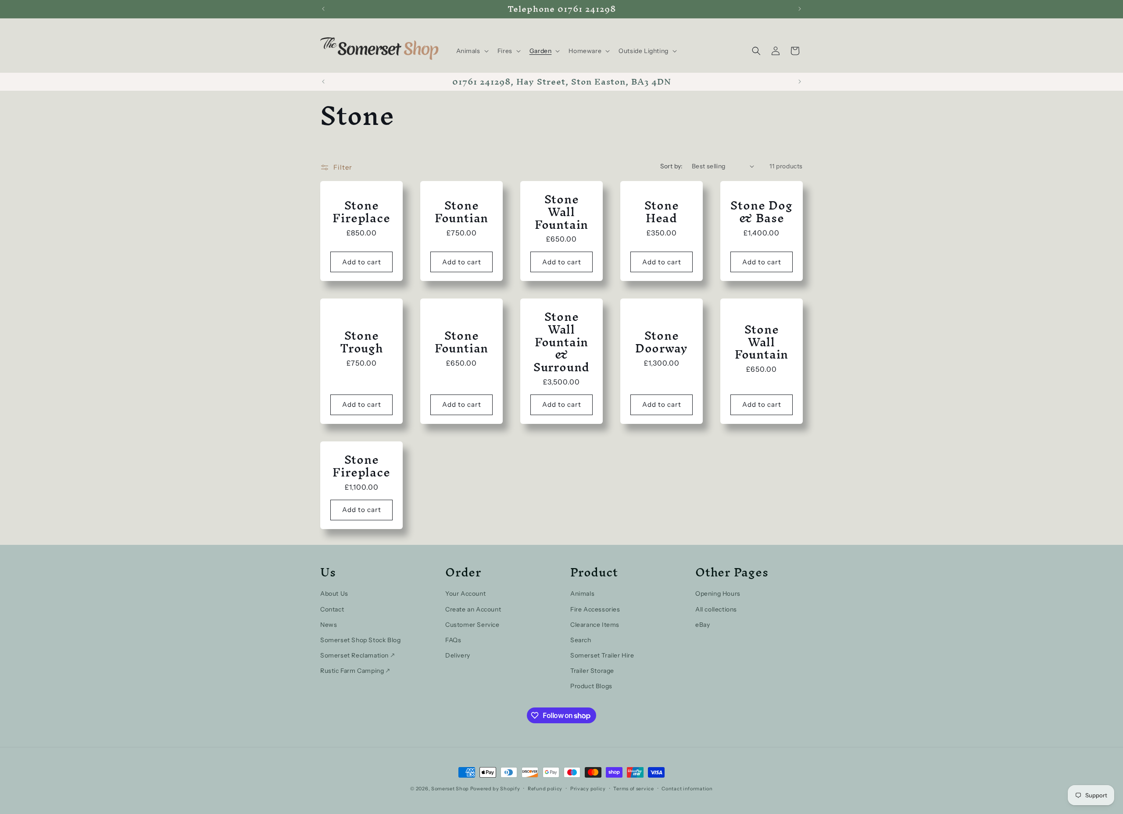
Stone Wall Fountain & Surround (561, 341)
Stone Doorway (661, 342)
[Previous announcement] (323, 8)
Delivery (457, 655)
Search (580, 640)
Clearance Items (594, 625)
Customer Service (472, 625)
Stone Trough (361, 342)
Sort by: (671, 166)
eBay (702, 625)
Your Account (465, 593)
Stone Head (661, 211)
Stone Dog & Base (761, 211)
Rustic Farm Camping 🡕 (355, 671)
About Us (334, 593)
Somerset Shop (450, 789)
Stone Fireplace (361, 211)
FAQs (453, 640)
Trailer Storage (592, 671)
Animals (582, 593)
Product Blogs (591, 686)
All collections (716, 609)
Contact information (687, 789)
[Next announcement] (799, 8)
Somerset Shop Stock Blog (360, 640)
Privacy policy (588, 789)
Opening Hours (717, 593)
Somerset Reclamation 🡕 (357, 655)
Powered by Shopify (495, 789)
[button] (471, 51)
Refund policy (545, 789)
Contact (332, 609)
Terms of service (633, 789)
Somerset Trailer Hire (602, 655)
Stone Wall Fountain (561, 212)
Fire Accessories (595, 609)
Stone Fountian (461, 211)
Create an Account (473, 609)
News (328, 625)
